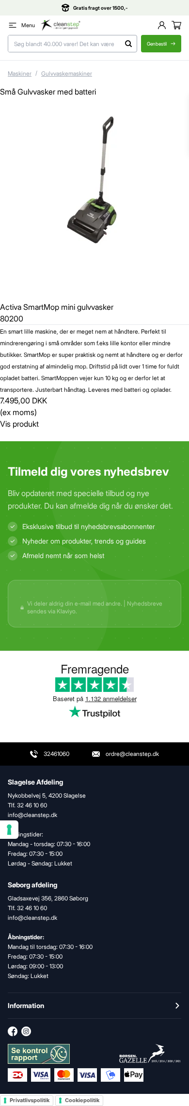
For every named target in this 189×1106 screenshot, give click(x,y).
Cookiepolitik (82, 1100)
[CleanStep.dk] (60, 25)
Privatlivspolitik (29, 1100)
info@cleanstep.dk (32, 917)
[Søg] (128, 43)
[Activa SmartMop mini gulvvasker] (94, 203)
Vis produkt (19, 424)
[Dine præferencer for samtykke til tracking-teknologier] (9, 829)
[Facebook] (12, 1031)
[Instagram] (26, 1031)
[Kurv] (176, 25)
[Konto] (162, 25)
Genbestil (157, 44)
